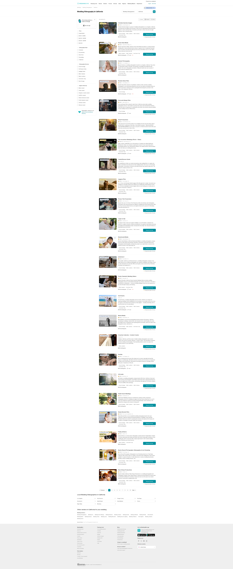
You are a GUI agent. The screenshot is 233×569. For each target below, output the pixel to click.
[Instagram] (147, 541)
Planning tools (94, 3)
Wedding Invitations (133, 516)
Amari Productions (123, 119)
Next (133, 490)
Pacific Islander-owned (83, 100)
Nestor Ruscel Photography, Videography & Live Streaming (134, 450)
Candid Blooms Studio (124, 159)
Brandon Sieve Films (123, 81)
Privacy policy (79, 543)
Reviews (78, 554)
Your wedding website (101, 529)
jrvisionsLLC (121, 257)
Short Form (81, 54)
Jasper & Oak (121, 219)
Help (98, 543)
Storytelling (81, 57)
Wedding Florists (126, 514)
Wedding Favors (80, 518)
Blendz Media (121, 315)
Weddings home (80, 529)
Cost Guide (99, 541)
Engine (98, 539)
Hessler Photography (124, 61)
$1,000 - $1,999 (82, 35)
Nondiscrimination (80, 534)
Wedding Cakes (96, 516)
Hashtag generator (121, 530)
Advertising (79, 539)
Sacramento (79, 501)
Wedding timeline (120, 534)
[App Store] (141, 536)
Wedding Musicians (112, 516)
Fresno (138, 501)
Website (131, 3)
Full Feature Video (82, 69)
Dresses (115, 3)
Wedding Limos (104, 516)
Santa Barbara (120, 501)
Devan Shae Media (123, 43)
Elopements (139, 3)
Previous (103, 490)
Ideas (119, 3)
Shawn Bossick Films (123, 412)
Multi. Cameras (82, 73)
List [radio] (142, 19)
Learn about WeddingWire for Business (124, 548)
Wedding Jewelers (148, 516)
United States (143, 547)
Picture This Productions (124, 199)
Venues (100, 3)
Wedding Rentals (142, 514)
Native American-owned (84, 97)
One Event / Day (82, 78)
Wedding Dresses (88, 516)
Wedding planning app (121, 529)
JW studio (121, 374)
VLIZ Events (121, 296)
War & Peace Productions (125, 470)
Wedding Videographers (87, 7)
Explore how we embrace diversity (87, 112)
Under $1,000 (81, 33)
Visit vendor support (121, 550)
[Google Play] (150, 536)
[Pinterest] (144, 541)
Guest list (99, 532)
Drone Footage (82, 66)
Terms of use (79, 541)
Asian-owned (81, 90)
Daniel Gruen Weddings (124, 393)
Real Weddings (120, 537)
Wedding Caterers (117, 514)
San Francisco (100, 498)
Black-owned (81, 88)
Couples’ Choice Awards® (82, 556)
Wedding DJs (90, 514)
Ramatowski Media (123, 237)
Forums (110, 3)
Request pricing (149, 34)
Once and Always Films (124, 100)
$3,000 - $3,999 (82, 40)
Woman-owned (82, 105)
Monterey (99, 504)
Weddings (79, 7)
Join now (154, 3)
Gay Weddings (80, 558)
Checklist (99, 530)
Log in (149, 3)
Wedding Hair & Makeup (99, 514)
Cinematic (81, 50)
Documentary (82, 52)
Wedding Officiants (134, 514)
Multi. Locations (82, 76)
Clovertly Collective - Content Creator (128, 335)
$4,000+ (81, 43)
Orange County (120, 498)
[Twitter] (141, 541)
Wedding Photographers (81, 514)
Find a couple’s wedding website (123, 544)
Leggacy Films (122, 179)
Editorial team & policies (81, 532)
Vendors (105, 3)
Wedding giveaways (121, 532)
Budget (98, 534)
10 (130, 490)
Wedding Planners (109, 514)
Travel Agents (141, 516)
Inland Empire (100, 501)
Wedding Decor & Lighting (122, 516)
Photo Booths (150, 514)
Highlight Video (82, 71)
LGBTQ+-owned (82, 95)
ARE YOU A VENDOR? (151, 1)
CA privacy (79, 546)
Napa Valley (79, 504)
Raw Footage (81, 81)
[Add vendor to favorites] (115, 24)
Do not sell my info (80, 544)
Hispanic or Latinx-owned (84, 93)
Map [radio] (154, 19)
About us (79, 530)
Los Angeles (79, 498)
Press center (79, 537)
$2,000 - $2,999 (82, 38)
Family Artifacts (122, 432)
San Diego (139, 498)
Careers (78, 536)
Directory (79, 552)
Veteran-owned (82, 102)
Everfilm (120, 354)
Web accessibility (80, 548)
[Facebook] (138, 541)
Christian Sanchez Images (125, 23)
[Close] (94, 19)
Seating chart (99, 537)
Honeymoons (120, 539)
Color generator (120, 536)
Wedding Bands (80, 516)
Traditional (81, 59)
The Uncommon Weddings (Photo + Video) (129, 139)
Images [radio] (147, 19)
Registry (124, 3)
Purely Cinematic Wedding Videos (127, 276)
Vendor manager (100, 536)
